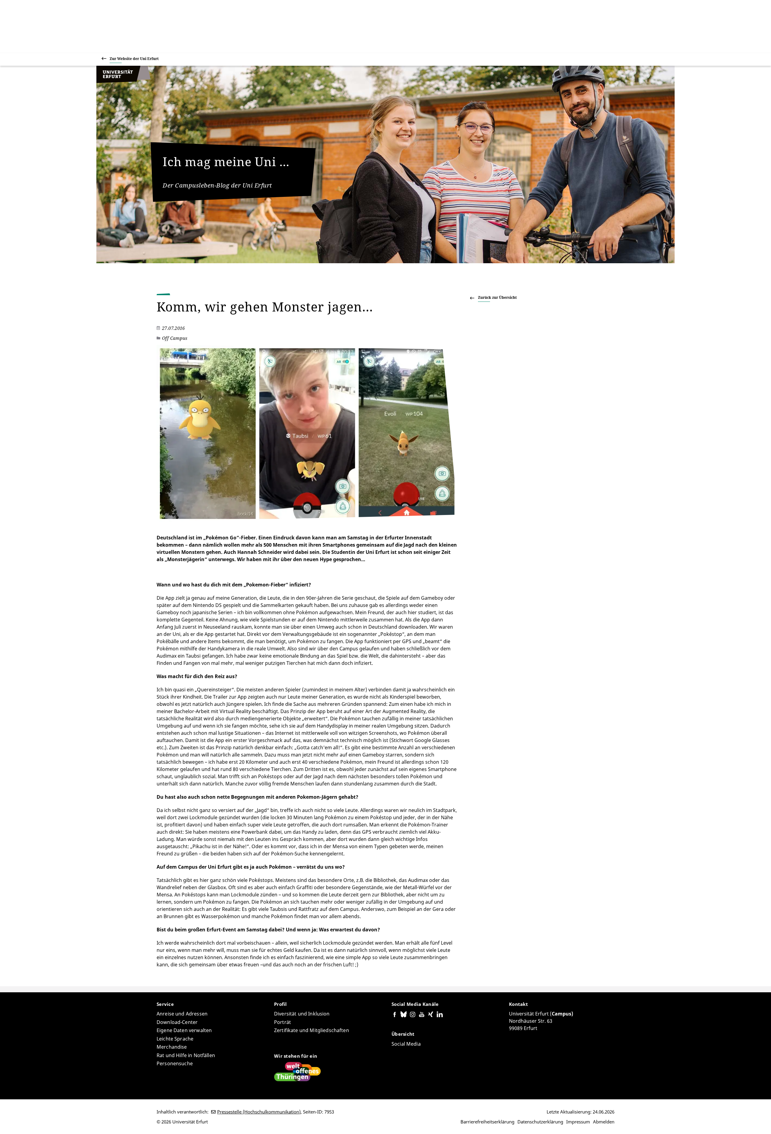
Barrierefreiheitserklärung (487, 1122)
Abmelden (603, 1122)
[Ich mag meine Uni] (123, 81)
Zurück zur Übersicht (497, 297)
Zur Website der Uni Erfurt (134, 58)
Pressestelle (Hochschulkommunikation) (259, 1112)
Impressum (578, 1122)
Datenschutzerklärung (540, 1122)
